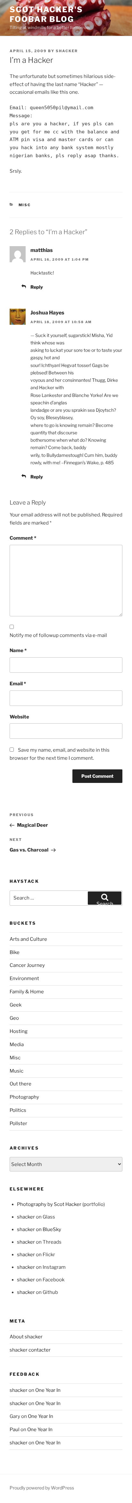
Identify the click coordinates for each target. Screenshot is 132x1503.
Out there (20, 1084)
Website (19, 717)
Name (18, 650)
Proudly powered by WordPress (42, 1487)
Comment (23, 538)
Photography (24, 1097)
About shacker (26, 1337)
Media (17, 1044)
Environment (24, 978)
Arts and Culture (28, 939)
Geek (15, 1005)
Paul (15, 1429)
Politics (18, 1110)
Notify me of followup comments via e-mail (58, 635)
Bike (15, 952)
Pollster (18, 1123)
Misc (25, 205)
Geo (14, 1018)
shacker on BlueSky (39, 1229)
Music (16, 1071)
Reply (36, 287)
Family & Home (27, 992)
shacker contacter (30, 1350)
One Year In (48, 1390)
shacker (67, 51)
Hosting (19, 1031)
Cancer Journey (27, 965)
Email (18, 684)
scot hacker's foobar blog (46, 14)
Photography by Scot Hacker (49, 1204)
